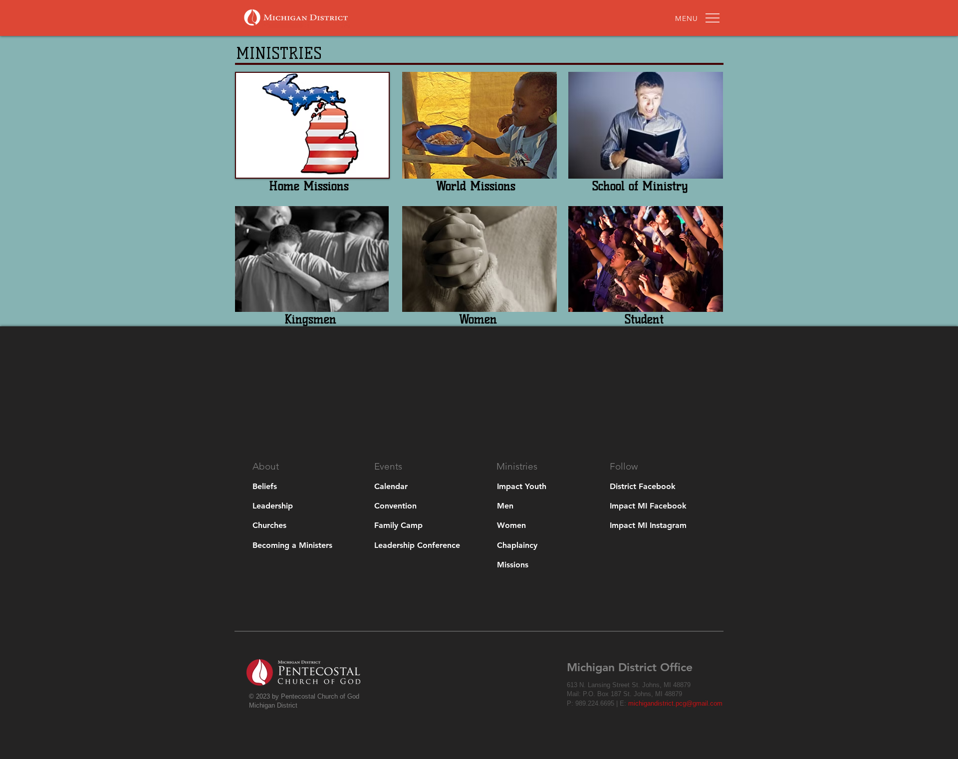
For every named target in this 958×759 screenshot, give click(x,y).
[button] (687, 18)
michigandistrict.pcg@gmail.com (675, 703)
